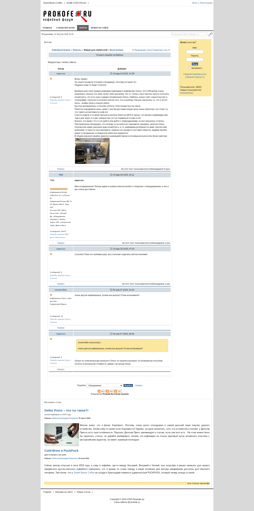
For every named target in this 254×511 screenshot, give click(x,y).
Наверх (60, 169)
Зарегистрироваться (195, 74)
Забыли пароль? (195, 77)
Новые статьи (83, 492)
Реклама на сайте (64, 492)
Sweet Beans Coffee (52, 3)
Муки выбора (116, 50)
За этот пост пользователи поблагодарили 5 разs (145, 169)
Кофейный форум (61, 50)
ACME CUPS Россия (76, 3)
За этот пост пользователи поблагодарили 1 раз (146, 243)
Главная (47, 27)
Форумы (77, 50)
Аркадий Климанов (69, 418)
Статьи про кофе (65, 27)
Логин (194, 3)
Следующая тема (159, 50)
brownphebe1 (186, 93)
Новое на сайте (100, 27)
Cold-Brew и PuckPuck (61, 450)
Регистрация (206, 3)
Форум (83, 27)
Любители (56, 418)
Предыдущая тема (143, 50)
